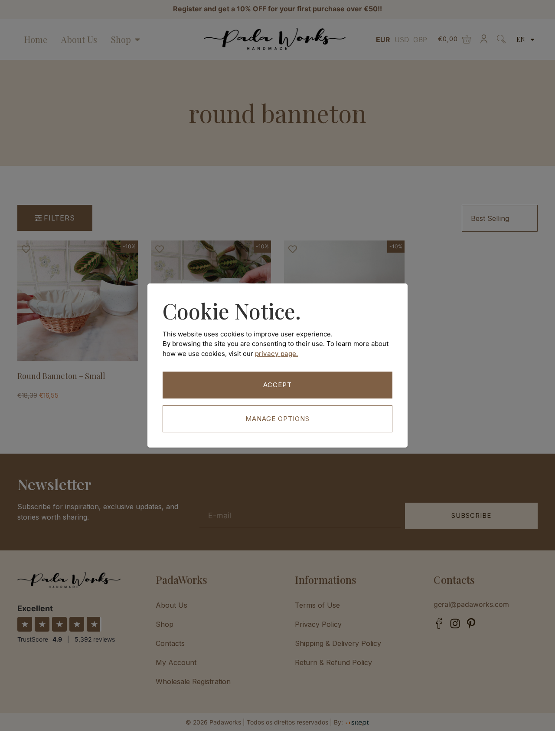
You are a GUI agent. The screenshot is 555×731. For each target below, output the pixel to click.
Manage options (277, 419)
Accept (277, 385)
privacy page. (276, 353)
